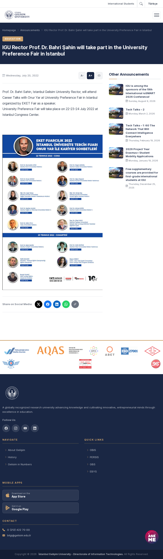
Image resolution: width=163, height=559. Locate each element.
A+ (90, 75)
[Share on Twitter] (38, 304)
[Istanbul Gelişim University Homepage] (81, 393)
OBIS (93, 450)
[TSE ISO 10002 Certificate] (152, 351)
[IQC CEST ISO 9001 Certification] (85, 364)
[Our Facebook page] (6, 428)
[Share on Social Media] (75, 304)
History (12, 457)
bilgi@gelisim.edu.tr (19, 535)
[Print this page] (99, 75)
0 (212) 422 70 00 (18, 529)
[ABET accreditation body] (109, 351)
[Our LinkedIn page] (35, 428)
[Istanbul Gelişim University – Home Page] (17, 15)
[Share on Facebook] (47, 304)
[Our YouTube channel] (25, 428)
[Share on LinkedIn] (57, 304)
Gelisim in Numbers (20, 464)
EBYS (93, 471)
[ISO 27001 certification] (129, 351)
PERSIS (94, 457)
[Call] (141, 4)
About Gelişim (16, 450)
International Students (121, 3)
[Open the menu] (157, 15)
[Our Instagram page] (15, 428)
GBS (92, 464)
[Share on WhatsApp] (66, 304)
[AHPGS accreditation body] (93, 351)
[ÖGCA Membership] (11, 364)
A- (82, 75)
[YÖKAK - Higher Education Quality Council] (16, 351)
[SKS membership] (156, 364)
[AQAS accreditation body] (60, 351)
